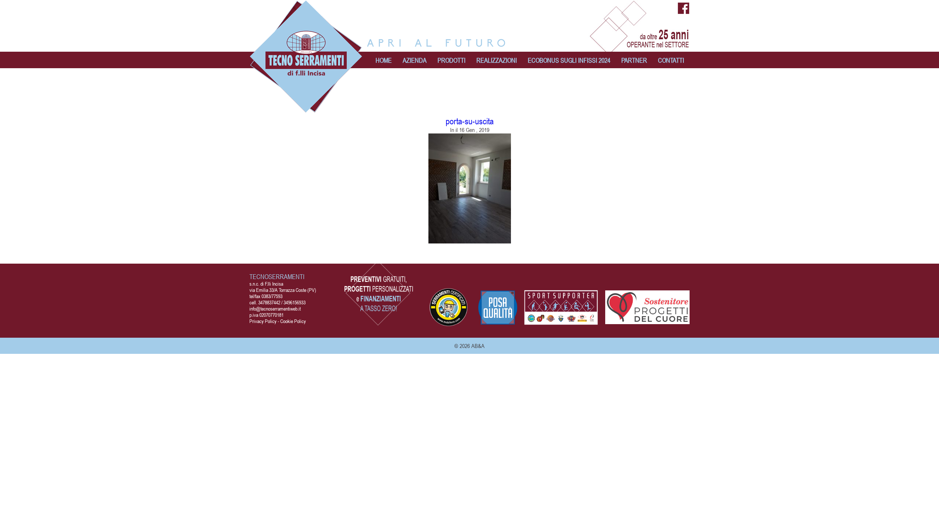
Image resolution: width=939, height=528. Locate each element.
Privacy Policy (263, 321)
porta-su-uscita (470, 121)
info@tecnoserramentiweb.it (275, 308)
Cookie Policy (293, 321)
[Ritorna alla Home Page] (306, 109)
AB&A (478, 345)
